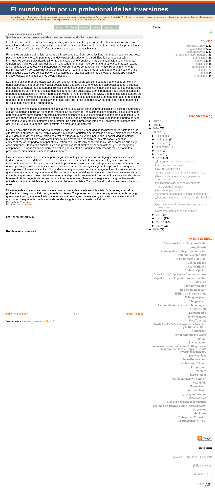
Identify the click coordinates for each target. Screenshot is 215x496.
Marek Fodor (198, 374)
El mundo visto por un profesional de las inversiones (89, 9)
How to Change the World (190, 334)
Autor (59, 27)
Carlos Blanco (197, 266)
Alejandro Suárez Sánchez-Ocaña (184, 243)
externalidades (196, 316)
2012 (156, 121)
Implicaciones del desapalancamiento (177, 183)
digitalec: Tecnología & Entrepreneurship (180, 278)
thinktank (200, 413)
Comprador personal (167, 190)
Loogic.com (198, 367)
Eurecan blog (197, 312)
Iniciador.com (197, 342)
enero (159, 225)
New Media (199, 382)
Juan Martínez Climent (192, 363)
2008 (156, 229)
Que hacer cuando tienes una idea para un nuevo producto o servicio (52, 37)
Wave (96, 27)
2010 (156, 128)
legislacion (202, 63)
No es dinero (198, 386)
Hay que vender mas (167, 168)
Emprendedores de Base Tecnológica (182, 305)
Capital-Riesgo (196, 262)
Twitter (85, 27)
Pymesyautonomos (193, 394)
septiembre (163, 146)
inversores (199, 60)
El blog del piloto (195, 297)
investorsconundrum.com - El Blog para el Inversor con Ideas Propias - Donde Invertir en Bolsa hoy (179, 349)
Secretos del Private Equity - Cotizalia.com (179, 405)
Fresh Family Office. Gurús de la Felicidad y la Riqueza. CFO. (180, 326)
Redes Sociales (196, 398)
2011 (156, 124)
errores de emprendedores (191, 54)
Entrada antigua (133, 313)
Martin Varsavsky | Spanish (189, 378)
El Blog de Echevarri (193, 289)
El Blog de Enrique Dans (190, 293)
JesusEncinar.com (194, 359)
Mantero (201, 371)
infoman (201, 338)
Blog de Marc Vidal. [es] (191, 258)
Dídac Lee (200, 282)
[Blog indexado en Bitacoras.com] (202, 465)
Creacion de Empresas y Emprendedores (180, 274)
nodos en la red (196, 390)
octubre (160, 143)
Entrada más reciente (15, 313)
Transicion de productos (169, 186)
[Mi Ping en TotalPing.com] (205, 448)
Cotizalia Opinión (195, 270)
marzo (160, 218)
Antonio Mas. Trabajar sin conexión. (183, 251)
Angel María (198, 247)
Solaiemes (199, 409)
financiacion (199, 57)
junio (159, 154)
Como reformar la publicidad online (176, 211)
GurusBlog (199, 331)
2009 (156, 132)
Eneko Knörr (198, 309)
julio (159, 150)
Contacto (71, 27)
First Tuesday (197, 320)
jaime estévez (197, 355)
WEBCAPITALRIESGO (192, 421)
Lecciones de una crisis (169, 165)
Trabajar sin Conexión (192, 417)
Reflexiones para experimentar (186, 401)
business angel (196, 45)
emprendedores (24, 204)
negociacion (199, 66)
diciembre (162, 135)
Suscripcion (110, 27)
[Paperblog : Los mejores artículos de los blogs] (204, 485)
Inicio (76, 313)
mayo (159, 157)
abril (159, 214)
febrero (160, 222)
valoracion (201, 75)
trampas (203, 72)
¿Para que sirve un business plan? (176, 161)
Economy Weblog (195, 285)
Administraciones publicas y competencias (180, 172)
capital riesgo (198, 48)
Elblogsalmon (197, 301)
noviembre (162, 139)
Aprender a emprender (191, 255)
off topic (202, 69)
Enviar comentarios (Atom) (38, 321)
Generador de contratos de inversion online (181, 193)
